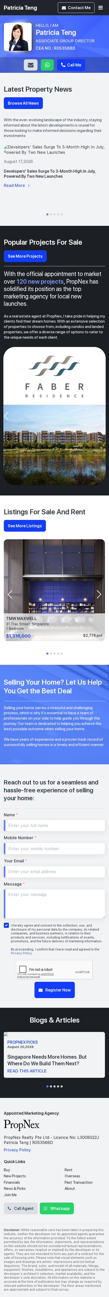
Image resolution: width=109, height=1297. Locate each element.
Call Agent (23, 1208)
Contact (79, 7)
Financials (12, 1182)
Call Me (73, 64)
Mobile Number (20, 837)
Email (31, 65)
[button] (47, 214)
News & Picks (15, 1188)
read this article (27, 1071)
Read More (15, 185)
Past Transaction (79, 1182)
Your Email (15, 861)
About (70, 1188)
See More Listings (25, 525)
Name (11, 814)
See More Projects (25, 256)
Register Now (58, 989)
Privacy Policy (21, 953)
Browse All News (23, 103)
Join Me (10, 1195)
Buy (7, 1170)
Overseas (72, 1176)
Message (14, 884)
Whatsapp (47, 65)
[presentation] (6, 416)
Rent (68, 1170)
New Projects (15, 1176)
